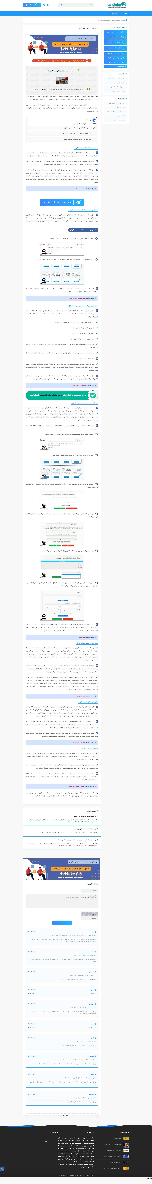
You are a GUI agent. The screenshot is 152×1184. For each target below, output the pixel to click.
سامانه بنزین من (81, 696)
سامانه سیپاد (82, 637)
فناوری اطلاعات (113, 13)
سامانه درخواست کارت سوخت (76, 786)
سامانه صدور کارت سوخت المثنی (77, 298)
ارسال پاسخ (31, 993)
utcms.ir (44, 89)
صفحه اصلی (124, 13)
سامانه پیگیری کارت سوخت (79, 385)
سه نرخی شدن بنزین (80, 189)
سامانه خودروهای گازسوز (79, 743)
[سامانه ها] (125, 21)
